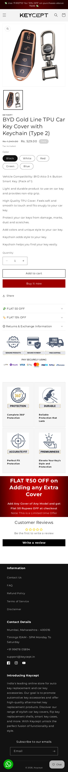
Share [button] (10, 295)
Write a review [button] (34, 542)
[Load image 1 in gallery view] (13, 100)
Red (43, 158)
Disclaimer (14, 609)
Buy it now (34, 283)
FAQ (10, 585)
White (27, 158)
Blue (27, 166)
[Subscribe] (54, 751)
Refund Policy (16, 593)
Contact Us (14, 577)
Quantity (8, 252)
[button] (4, 15)
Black (10, 158)
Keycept (38, 767)
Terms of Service (18, 601)
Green (10, 166)
